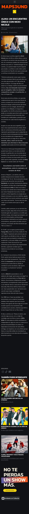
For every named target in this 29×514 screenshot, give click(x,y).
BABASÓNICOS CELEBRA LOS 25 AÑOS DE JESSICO (14, 427)
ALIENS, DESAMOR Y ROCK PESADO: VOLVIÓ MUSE (12, 455)
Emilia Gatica (14, 32)
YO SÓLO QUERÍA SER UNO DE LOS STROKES (12, 399)
